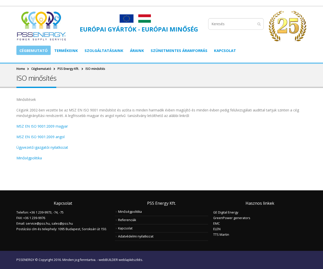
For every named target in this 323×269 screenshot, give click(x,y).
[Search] (259, 24)
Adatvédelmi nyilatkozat (135, 236)
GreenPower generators (231, 218)
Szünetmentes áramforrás (179, 50)
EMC (216, 223)
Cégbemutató (33, 50)
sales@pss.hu (62, 223)
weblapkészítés (130, 260)
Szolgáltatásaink (104, 50)
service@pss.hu (38, 223)
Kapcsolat (225, 50)
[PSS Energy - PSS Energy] (41, 26)
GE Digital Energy (225, 212)
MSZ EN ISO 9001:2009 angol (40, 136)
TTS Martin (221, 234)
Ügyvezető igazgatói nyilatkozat (42, 147)
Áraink (137, 50)
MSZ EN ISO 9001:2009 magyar (42, 126)
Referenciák (127, 220)
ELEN (217, 229)
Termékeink (66, 50)
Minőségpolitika (29, 158)
